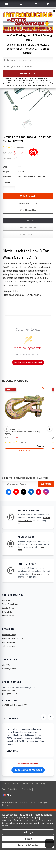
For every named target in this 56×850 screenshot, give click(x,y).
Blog (43, 784)
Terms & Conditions (10, 604)
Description (28, 220)
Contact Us (6, 600)
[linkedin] (31, 492)
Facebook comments (28, 235)
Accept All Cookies (28, 845)
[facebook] (8, 492)
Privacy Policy (8, 616)
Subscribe (46, 484)
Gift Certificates (8, 642)
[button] (27, 124)
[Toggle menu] (7, 3)
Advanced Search (30, 784)
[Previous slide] (44, 717)
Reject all (28, 838)
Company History (9, 669)
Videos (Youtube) (9, 646)
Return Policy (7, 612)
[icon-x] (23, 492)
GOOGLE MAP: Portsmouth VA (14, 705)
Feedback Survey (9, 635)
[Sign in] (21, 3)
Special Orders (8, 608)
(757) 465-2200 (8, 690)
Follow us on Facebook (30, 770)
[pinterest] (38, 492)
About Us (6, 665)
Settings (28, 832)
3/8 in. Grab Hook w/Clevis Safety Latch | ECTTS (22, 433)
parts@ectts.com (9, 693)
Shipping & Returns (28, 228)
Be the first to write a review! (28, 362)
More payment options (28, 203)
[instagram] (46, 492)
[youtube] (16, 492)
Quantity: (6, 183)
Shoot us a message (40, 574)
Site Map (16, 784)
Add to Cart (24, 451)
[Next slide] (51, 717)
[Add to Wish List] (43, 388)
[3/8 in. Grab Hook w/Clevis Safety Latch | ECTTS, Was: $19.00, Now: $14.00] (24, 407)
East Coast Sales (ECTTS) (12, 639)
